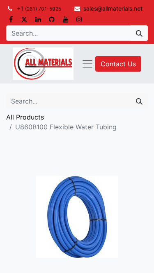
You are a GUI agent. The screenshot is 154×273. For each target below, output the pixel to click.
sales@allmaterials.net (113, 8)
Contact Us (118, 64)
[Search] (139, 33)
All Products (25, 117)
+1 (39, 8)
